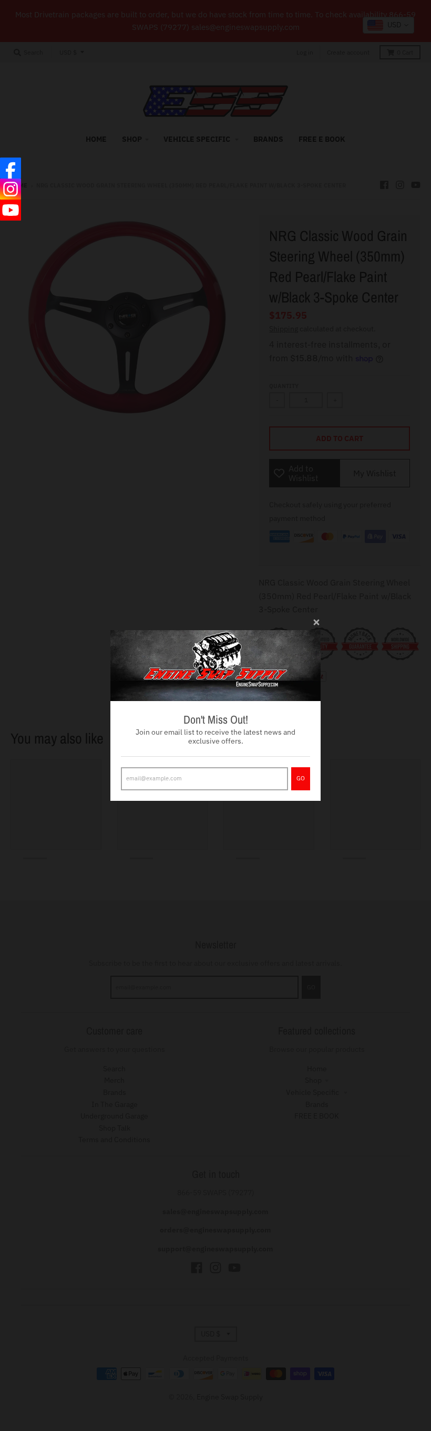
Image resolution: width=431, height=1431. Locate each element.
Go (300, 778)
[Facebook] (10, 168)
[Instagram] (10, 189)
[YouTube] (10, 210)
